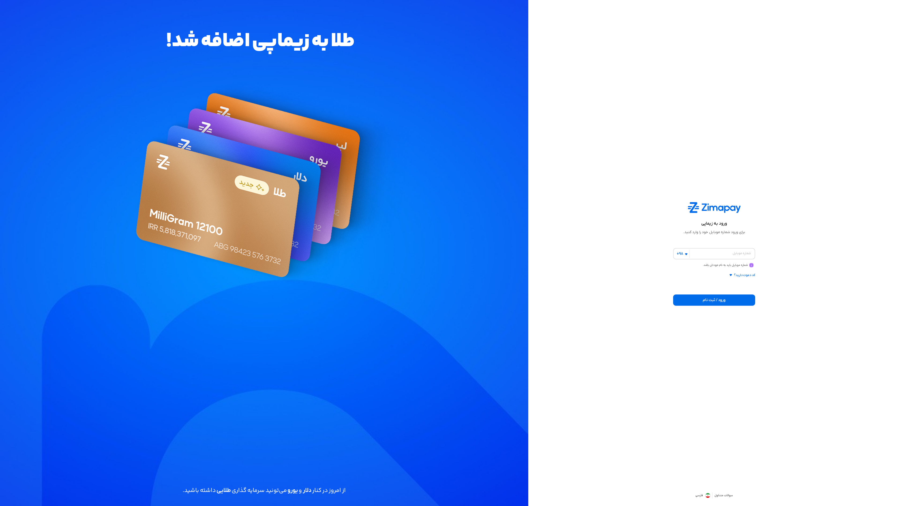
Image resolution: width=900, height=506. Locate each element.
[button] (714, 277)
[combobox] (680, 253)
